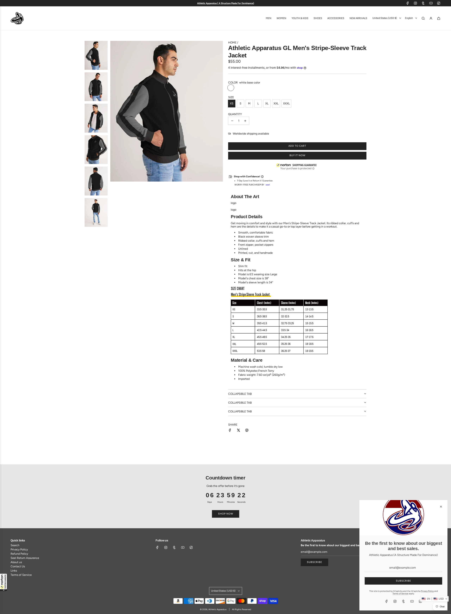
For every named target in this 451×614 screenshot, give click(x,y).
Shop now (225, 513)
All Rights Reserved (241, 609)
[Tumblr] (423, 3)
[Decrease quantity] (232, 121)
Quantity (235, 114)
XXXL (286, 103)
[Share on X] (238, 430)
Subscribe (314, 562)
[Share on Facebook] (230, 430)
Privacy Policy (427, 591)
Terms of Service (400, 593)
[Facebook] (408, 3)
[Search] (423, 18)
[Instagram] (415, 3)
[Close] (441, 506)
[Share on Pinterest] (247, 430)
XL (266, 103)
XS (231, 103)
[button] (3, 582)
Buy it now (297, 155)
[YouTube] (431, 3)
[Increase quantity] (245, 121)
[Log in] (431, 18)
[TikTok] (439, 3)
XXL (276, 103)
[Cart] (439, 18)
